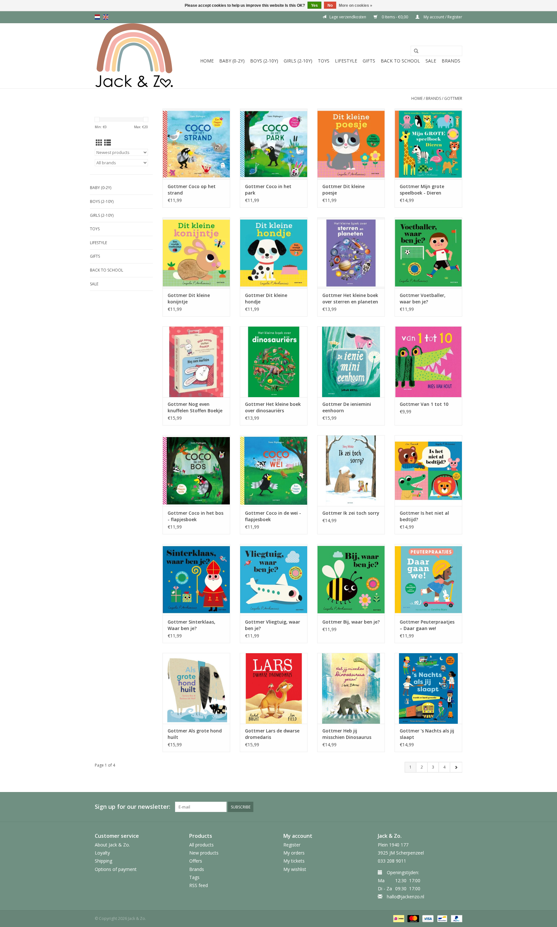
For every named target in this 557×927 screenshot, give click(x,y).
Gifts (369, 61)
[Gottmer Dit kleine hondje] (274, 252)
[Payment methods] (398, 918)
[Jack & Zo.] (134, 55)
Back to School (400, 61)
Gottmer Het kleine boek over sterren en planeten (350, 298)
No (330, 5)
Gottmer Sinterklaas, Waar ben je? (191, 625)
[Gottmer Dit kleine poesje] (351, 144)
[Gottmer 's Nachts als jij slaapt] (428, 688)
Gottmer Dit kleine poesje (343, 189)
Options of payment (116, 869)
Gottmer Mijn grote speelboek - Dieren (422, 189)
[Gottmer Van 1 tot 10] (428, 361)
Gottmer (453, 98)
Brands (451, 61)
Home (207, 61)
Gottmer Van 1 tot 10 (424, 404)
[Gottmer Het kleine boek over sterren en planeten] (351, 252)
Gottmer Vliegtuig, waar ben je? (272, 625)
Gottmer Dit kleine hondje (266, 298)
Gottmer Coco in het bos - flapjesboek (195, 516)
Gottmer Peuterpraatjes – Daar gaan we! (427, 625)
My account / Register (442, 17)
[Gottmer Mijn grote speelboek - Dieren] (428, 144)
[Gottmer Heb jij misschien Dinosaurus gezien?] (351, 688)
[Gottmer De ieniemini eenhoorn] (351, 361)
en (105, 17)
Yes (314, 5)
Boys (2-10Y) (264, 61)
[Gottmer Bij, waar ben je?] (351, 579)
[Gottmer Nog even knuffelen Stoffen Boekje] (196, 361)
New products (204, 853)
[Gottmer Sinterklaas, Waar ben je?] (196, 579)
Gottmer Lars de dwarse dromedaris (272, 734)
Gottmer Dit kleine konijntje (189, 298)
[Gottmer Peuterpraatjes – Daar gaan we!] (428, 579)
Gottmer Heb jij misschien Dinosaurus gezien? (346, 734)
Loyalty (102, 853)
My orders (294, 853)
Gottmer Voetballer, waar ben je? (422, 298)
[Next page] (456, 767)
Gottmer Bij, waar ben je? (351, 622)
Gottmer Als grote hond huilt (195, 734)
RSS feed (198, 885)
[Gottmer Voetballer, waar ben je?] (428, 252)
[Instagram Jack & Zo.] (457, 807)
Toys (323, 61)
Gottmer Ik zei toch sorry (350, 513)
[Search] (416, 51)
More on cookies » (355, 5)
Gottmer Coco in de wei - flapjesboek (273, 516)
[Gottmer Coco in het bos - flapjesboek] (196, 470)
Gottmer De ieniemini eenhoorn (346, 407)
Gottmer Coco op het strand (192, 189)
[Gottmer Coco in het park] (274, 144)
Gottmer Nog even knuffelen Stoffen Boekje (195, 407)
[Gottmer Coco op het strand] (196, 144)
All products (201, 845)
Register (291, 845)
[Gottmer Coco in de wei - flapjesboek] (274, 470)
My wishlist (294, 869)
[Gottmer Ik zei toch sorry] (351, 470)
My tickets (294, 861)
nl (97, 17)
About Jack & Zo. (112, 845)
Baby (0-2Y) (232, 61)
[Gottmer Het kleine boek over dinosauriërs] (274, 361)
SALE (430, 61)
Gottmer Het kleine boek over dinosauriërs (273, 407)
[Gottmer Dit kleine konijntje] (196, 252)
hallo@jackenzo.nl (405, 897)
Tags (194, 877)
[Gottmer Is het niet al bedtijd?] (428, 470)
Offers (195, 861)
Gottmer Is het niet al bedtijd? (424, 516)
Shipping (103, 861)
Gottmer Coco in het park (268, 189)
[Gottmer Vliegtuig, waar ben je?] (274, 579)
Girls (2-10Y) (298, 61)
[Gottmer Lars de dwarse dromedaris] (274, 688)
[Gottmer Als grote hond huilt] (196, 688)
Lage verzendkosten (347, 17)
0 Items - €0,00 (395, 17)
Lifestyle (346, 61)
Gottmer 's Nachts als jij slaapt (427, 734)
